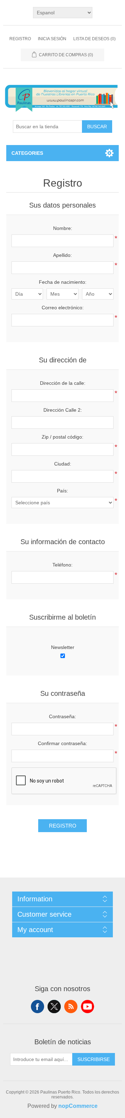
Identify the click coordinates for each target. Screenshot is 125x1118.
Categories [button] (27, 153)
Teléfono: (62, 565)
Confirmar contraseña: (62, 743)
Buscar (97, 126)
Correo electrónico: (63, 307)
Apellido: (62, 255)
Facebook (37, 1006)
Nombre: (62, 228)
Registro (20, 38)
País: (62, 490)
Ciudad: (62, 464)
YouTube (87, 1006)
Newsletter (62, 647)
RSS (70, 1006)
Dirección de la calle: (62, 383)
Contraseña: (62, 716)
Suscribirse (93, 1059)
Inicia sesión (52, 38)
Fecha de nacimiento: (62, 282)
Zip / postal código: (62, 437)
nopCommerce (78, 1106)
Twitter (54, 1006)
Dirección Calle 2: (62, 410)
